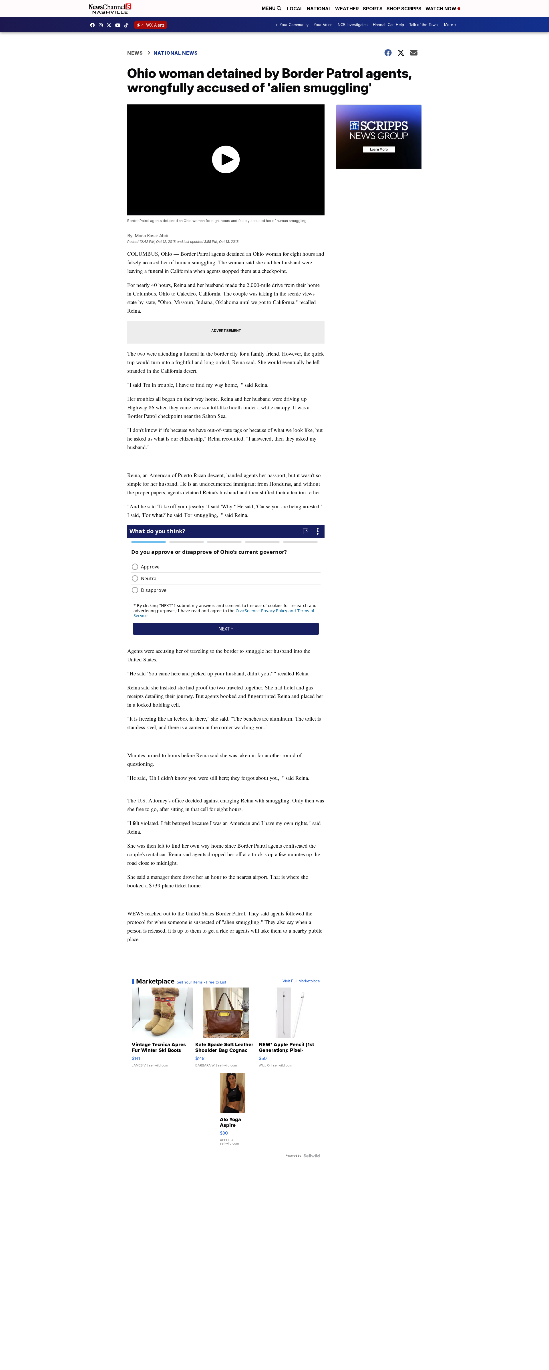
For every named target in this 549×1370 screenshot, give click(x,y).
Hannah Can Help (388, 25)
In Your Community (292, 25)
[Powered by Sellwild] (311, 1156)
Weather (347, 8)
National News (176, 53)
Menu (269, 8)
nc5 (110, 25)
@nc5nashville (127, 25)
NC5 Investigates (353, 25)
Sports (373, 8)
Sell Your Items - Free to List (201, 982)
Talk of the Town (423, 25)
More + (450, 25)
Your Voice (323, 25)
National (319, 8)
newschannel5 (94, 25)
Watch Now (441, 8)
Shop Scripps (404, 8)
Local (295, 8)
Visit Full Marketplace (301, 981)
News (135, 53)
